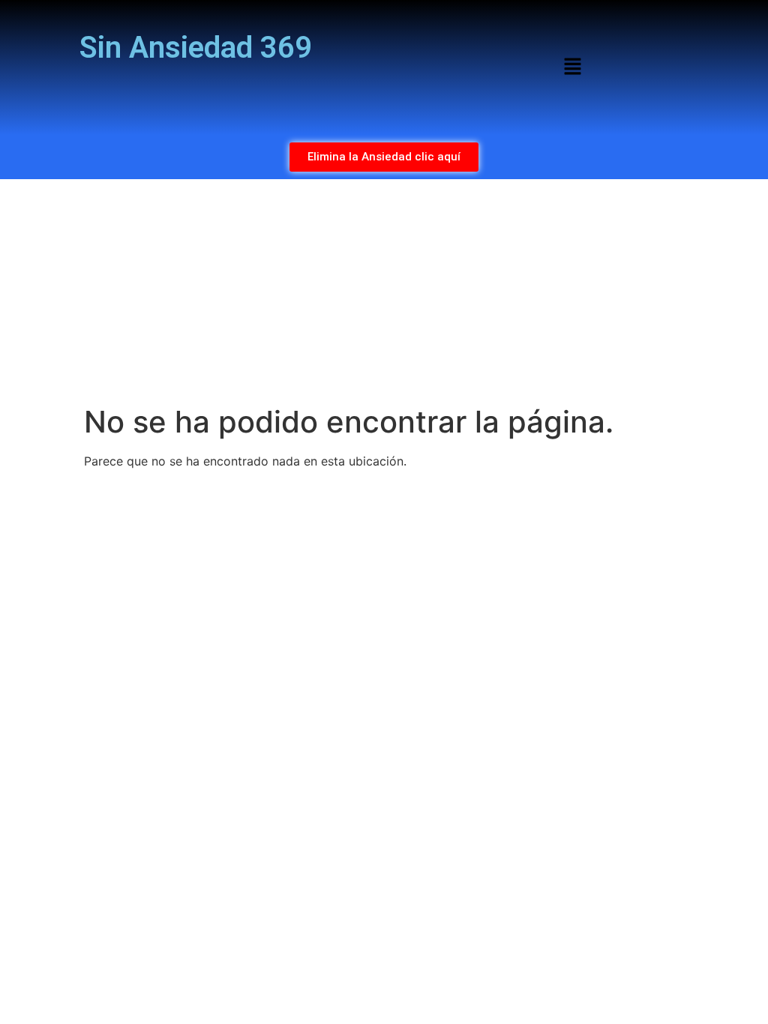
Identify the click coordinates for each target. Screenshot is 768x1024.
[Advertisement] (384, 292)
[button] (572, 67)
